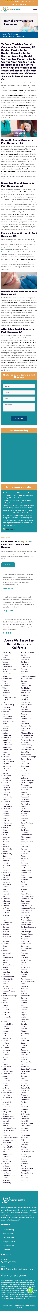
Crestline (24, 846)
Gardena (6, 1114)
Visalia (23, 1017)
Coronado (24, 832)
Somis (23, 991)
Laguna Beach (26, 910)
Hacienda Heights (27, 780)
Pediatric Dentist (8, 1233)
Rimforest (24, 863)
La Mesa (6, 915)
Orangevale (25, 1171)
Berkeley (6, 1043)
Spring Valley (7, 716)
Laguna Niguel (26, 932)
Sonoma (6, 726)
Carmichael (25, 1154)
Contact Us (8, 565)
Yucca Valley (7, 652)
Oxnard (24, 977)
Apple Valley (7, 1081)
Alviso (23, 1140)
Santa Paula (7, 738)
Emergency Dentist (9, 1241)
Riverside (6, 785)
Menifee (24, 884)
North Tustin (7, 849)
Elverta (23, 1159)
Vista (4, 681)
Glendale (6, 943)
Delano (5, 998)
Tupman (24, 1014)
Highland (6, 927)
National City (7, 854)
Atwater (5, 1064)
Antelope (24, 1180)
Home (4, 34)
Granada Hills (26, 726)
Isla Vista (6, 917)
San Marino (25, 688)
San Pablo (24, 1116)
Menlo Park (7, 873)
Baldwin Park (26, 759)
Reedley (5, 794)
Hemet (23, 875)
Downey (5, 1109)
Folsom (5, 960)
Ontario (24, 792)
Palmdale (6, 820)
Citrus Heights (26, 1156)
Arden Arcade (7, 1074)
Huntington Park (9, 1119)
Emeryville (25, 1107)
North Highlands (27, 1168)
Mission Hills (25, 728)
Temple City (25, 804)
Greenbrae (25, 1119)
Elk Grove (24, 1178)
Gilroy (5, 946)
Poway (23, 828)
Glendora (6, 941)
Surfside (24, 669)
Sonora (5, 723)
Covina (23, 768)
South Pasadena (27, 678)
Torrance (6, 1156)
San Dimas (25, 799)
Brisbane (24, 1050)
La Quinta (6, 910)
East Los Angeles (9, 991)
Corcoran (24, 998)
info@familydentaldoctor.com (18, 1269)
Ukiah (5, 695)
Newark (5, 851)
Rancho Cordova (27, 1173)
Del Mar (24, 816)
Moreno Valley (26, 877)
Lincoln (5, 891)
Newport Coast (26, 920)
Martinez (6, 877)
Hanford (24, 1000)
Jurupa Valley (26, 870)
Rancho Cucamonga (28, 757)
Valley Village (26, 754)
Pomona (6, 804)
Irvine (23, 891)
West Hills (24, 700)
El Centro (6, 981)
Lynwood (6, 1123)
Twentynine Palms (9, 697)
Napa (5, 856)
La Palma (6, 1164)
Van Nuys (24, 742)
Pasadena (6, 816)
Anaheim (24, 953)
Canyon (24, 1076)
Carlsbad (6, 1029)
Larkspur (24, 1128)
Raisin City (25, 1040)
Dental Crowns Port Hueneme (13, 36)
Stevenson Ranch (27, 740)
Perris (23, 882)
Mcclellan (24, 1164)
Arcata (5, 1076)
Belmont (6, 1048)
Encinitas (6, 974)
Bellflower (6, 1180)
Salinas (5, 773)
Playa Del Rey (7, 1149)
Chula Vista (7, 1017)
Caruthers (25, 1024)
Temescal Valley (8, 705)
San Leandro (25, 1097)
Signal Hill (24, 671)
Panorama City (26, 745)
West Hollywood (8, 1093)
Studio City (25, 752)
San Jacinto (7, 766)
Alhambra (24, 813)
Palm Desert (7, 825)
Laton (23, 1005)
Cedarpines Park (27, 842)
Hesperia (6, 929)
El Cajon (5, 984)
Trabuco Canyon (27, 934)
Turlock (5, 700)
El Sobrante (25, 1114)
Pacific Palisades (8, 1130)
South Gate (7, 1142)
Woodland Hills (26, 738)
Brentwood (7, 1038)
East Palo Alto (8, 988)
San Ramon (25, 1102)
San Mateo (6, 757)
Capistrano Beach (27, 896)
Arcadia (5, 1078)
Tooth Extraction (8, 1246)
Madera (24, 1036)
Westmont (6, 664)
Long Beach (7, 884)
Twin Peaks (25, 865)
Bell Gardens (7, 1097)
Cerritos (5, 1178)
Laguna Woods (26, 906)
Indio (4, 920)
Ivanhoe (24, 1003)
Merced (5, 870)
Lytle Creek (25, 854)
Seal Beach (25, 664)
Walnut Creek (7, 678)
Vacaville (6, 690)
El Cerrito (24, 1081)
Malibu (5, 1126)
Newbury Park (26, 705)
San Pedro (25, 662)
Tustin (23, 951)
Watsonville (7, 674)
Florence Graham (9, 965)
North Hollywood (27, 749)
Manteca (6, 880)
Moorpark (25, 974)
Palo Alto (6, 818)
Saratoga (24, 1149)
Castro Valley (26, 1088)
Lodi (4, 889)
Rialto (23, 861)
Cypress (5, 1005)
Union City (6, 693)
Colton (23, 844)
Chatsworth (25, 702)
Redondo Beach (8, 1140)
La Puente (25, 778)
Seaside (5, 731)
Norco (23, 962)
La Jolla (23, 820)
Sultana (24, 1045)
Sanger (5, 752)
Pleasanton (25, 1095)
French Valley (7, 953)
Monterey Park (26, 787)
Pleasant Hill (7, 806)
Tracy (5, 702)
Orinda (23, 1093)
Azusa (5, 1059)
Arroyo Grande (8, 1071)
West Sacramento (27, 1152)
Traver (23, 1048)
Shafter (24, 1010)
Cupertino (25, 1142)
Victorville (6, 686)
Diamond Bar (26, 794)
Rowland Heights (27, 783)
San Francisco (26, 1071)
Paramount (25, 660)
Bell (4, 1100)
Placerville (6, 809)
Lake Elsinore (26, 873)
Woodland (6, 660)
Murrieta (24, 880)
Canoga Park (26, 697)
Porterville (6, 802)
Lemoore (24, 1007)
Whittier (5, 1159)
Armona (24, 993)
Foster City (6, 955)
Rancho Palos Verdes (10, 1138)
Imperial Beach (8, 922)
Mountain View (26, 1062)
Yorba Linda (25, 967)
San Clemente (26, 925)
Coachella (6, 1012)
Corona (5, 1007)
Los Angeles (7, 1090)
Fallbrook (24, 818)
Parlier (23, 1038)
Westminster (7, 667)
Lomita (23, 655)
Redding (5, 799)
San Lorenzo (25, 1100)
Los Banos (6, 882)
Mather (24, 1166)
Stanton (5, 714)
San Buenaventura (9, 771)
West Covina (25, 811)
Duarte (23, 674)
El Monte (24, 771)
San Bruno (25, 1067)
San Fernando (26, 719)
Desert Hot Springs (10, 996)
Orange (5, 832)
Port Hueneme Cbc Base (28, 982)
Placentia (24, 965)
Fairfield (5, 967)
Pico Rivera (7, 1173)
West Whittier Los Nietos (9, 670)
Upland (23, 806)
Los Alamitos (25, 657)
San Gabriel (25, 802)
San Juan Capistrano (28, 927)
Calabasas (25, 695)
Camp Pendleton (27, 823)
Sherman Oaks (26, 747)
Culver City (6, 1107)
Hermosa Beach (8, 1116)
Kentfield (24, 1121)
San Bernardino (27, 868)
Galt (4, 948)
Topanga (6, 1145)
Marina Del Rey (8, 1147)
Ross (23, 1133)
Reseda (23, 716)
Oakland (6, 842)
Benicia (5, 1045)
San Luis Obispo (8, 761)
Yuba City (6, 657)
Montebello (7, 1171)
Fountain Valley (26, 948)
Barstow (6, 1055)
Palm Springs (7, 823)
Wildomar (24, 889)
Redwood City (7, 797)
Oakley (5, 839)
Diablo (23, 1078)
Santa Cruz (7, 742)
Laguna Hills (25, 913)
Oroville (5, 828)
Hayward (24, 1085)
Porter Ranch (26, 712)
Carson (5, 1026)
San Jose (6, 764)
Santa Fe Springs (9, 1175)
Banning (6, 1057)
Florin (5, 962)
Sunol (23, 1104)
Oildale (5, 835)
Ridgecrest (6, 790)
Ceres (5, 1022)
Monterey (6, 861)
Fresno (5, 951)
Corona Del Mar (27, 899)
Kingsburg (25, 1033)
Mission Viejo (26, 941)
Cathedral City (8, 1024)
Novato (5, 844)
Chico (5, 1019)
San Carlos (6, 768)
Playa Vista (6, 1095)
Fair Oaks (24, 1161)
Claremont (25, 766)
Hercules (6, 932)
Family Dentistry (8, 1238)
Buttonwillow (26, 996)
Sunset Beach (26, 667)
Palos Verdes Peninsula (7, 1134)
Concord (6, 1010)
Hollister (6, 925)
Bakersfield (25, 1019)
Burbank (6, 1036)
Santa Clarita (7, 745)
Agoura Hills (25, 693)
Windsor (6, 662)
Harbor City (7, 1182)
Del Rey (24, 1029)
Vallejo (5, 688)
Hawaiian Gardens (27, 652)
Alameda (24, 1074)
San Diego (25, 830)
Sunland (24, 681)
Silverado (24, 929)
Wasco (5, 676)
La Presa (6, 913)
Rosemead (25, 797)
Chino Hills (25, 764)
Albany (23, 1111)
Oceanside (6, 837)
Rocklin (5, 783)
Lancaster (6, 899)
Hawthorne (7, 934)
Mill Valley (24, 1130)
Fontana (24, 849)
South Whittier (8, 719)
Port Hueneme (13, 34)
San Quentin (25, 1135)
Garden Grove (26, 960)
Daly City (24, 1055)
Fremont (24, 1083)
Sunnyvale (6, 707)
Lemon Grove (7, 894)
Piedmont (24, 1109)
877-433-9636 (19, 4)
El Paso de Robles (9, 977)
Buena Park (7, 1161)
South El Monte (26, 773)
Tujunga (24, 683)
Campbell (6, 1031)
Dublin (5, 993)
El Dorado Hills (8, 979)
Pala (22, 825)
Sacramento (7, 775)
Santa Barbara (8, 749)
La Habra (6, 1166)
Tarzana (24, 731)
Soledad (5, 728)
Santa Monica (7, 1154)
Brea (23, 955)
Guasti (23, 775)
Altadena (6, 1085)
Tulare (23, 1012)
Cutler (23, 1026)
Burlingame (25, 1052)
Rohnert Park (7, 780)
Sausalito (24, 1138)
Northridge (25, 709)
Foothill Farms (8, 958)
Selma (23, 1043)
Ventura (24, 970)
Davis (5, 1000)
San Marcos (7, 759)
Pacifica (24, 1064)
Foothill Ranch (26, 894)
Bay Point (6, 1052)
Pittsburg (6, 811)
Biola (23, 1022)
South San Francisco (28, 1069)
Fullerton (24, 958)
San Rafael (6, 754)
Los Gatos (24, 1145)
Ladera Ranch (26, 943)
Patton (23, 856)
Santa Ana (25, 946)
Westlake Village (27, 735)
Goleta (5, 939)
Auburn (5, 1062)
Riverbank (6, 787)
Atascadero (7, 1067)
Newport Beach (27, 922)
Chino (23, 761)
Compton (6, 1104)
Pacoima (24, 714)
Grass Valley (7, 936)
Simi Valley (25, 988)
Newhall (24, 707)
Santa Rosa (7, 735)
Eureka (5, 970)
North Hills (25, 723)
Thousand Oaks (27, 733)
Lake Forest (7, 903)
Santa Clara (7, 747)
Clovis (5, 1014)
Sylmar (23, 721)
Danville (5, 1003)
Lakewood (6, 901)
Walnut (23, 809)
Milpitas (24, 1147)
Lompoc (5, 887)
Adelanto (6, 1088)
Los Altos (24, 1057)
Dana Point (25, 903)
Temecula (24, 887)
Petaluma (6, 813)
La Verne (6, 908)
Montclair (6, 863)
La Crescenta (26, 690)
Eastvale (6, 986)
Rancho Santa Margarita (26, 937)
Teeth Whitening (8, 1230)
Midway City (25, 915)
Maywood (6, 875)
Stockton (6, 712)
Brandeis (24, 986)
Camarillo (24, 972)
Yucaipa (5, 655)
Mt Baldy (24, 790)
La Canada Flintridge (28, 676)
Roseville (6, 778)
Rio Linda (24, 1175)
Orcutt (5, 830)
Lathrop (5, 896)
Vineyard (6, 683)
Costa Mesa (25, 901)
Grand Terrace (26, 835)
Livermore (25, 1090)
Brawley (5, 1040)
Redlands (24, 858)
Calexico (5, 1033)
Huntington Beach (28, 908)
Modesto (6, 868)
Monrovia (6, 865)
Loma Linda (25, 851)
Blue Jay (24, 839)
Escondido (6, 972)
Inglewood (6, 1152)
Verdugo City (26, 686)
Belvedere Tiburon (28, 1123)
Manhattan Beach (9, 1128)
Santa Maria (7, 740)
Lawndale (6, 1121)
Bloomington (26, 837)
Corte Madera (26, 1126)
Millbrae (24, 1059)
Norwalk (6, 846)
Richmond (6, 792)
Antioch (5, 1083)
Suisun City (7, 709)
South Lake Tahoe (9, 721)
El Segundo (7, 1111)
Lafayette (6, 906)
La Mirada (6, 1168)
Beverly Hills (7, 1102)
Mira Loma (25, 785)
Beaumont (6, 1050)
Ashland (5, 1069)
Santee (5, 733)
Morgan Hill (7, 858)
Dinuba (24, 1031)
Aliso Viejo (25, 917)
